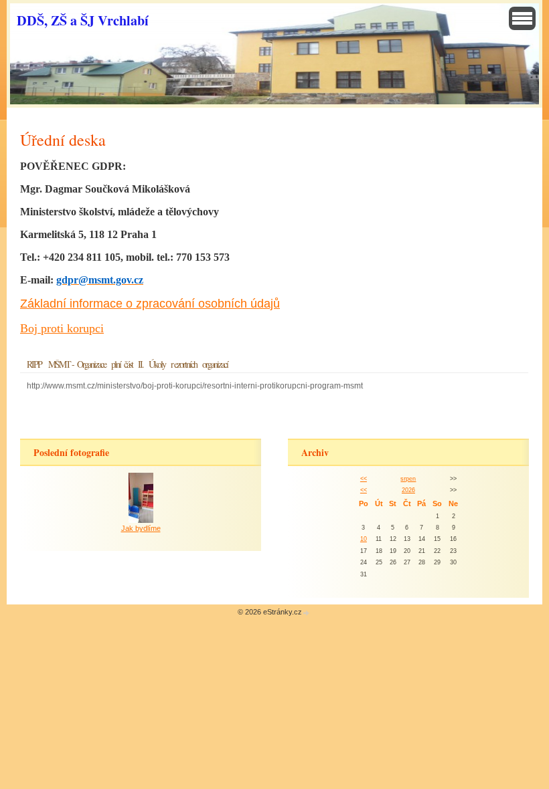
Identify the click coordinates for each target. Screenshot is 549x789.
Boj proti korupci (62, 328)
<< (363, 478)
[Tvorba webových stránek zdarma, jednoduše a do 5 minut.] (306, 613)
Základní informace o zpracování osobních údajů (150, 303)
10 (363, 539)
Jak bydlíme (141, 528)
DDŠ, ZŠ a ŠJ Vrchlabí (83, 20)
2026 (408, 490)
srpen (408, 478)
